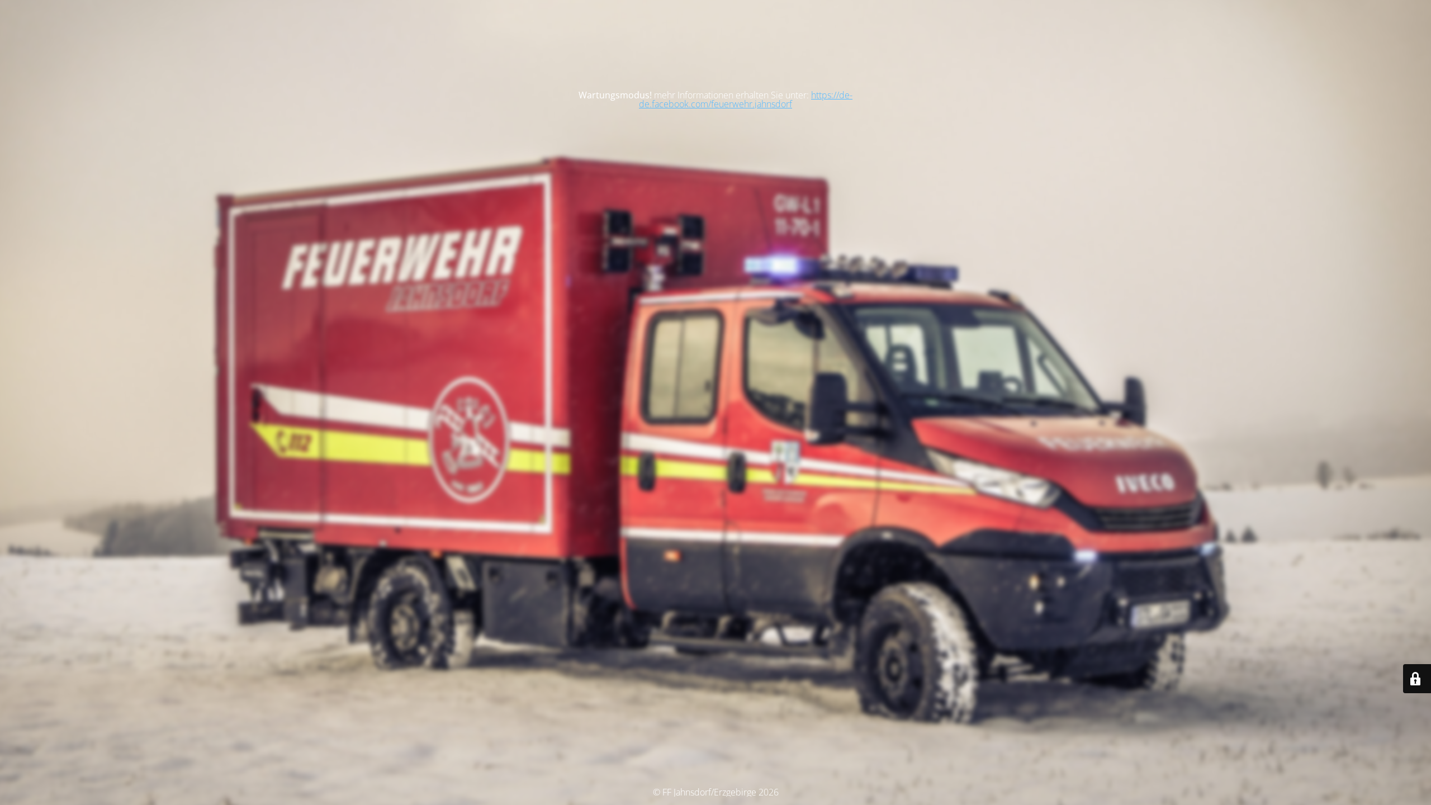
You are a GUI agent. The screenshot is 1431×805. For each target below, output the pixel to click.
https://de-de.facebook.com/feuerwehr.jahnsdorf (745, 99)
